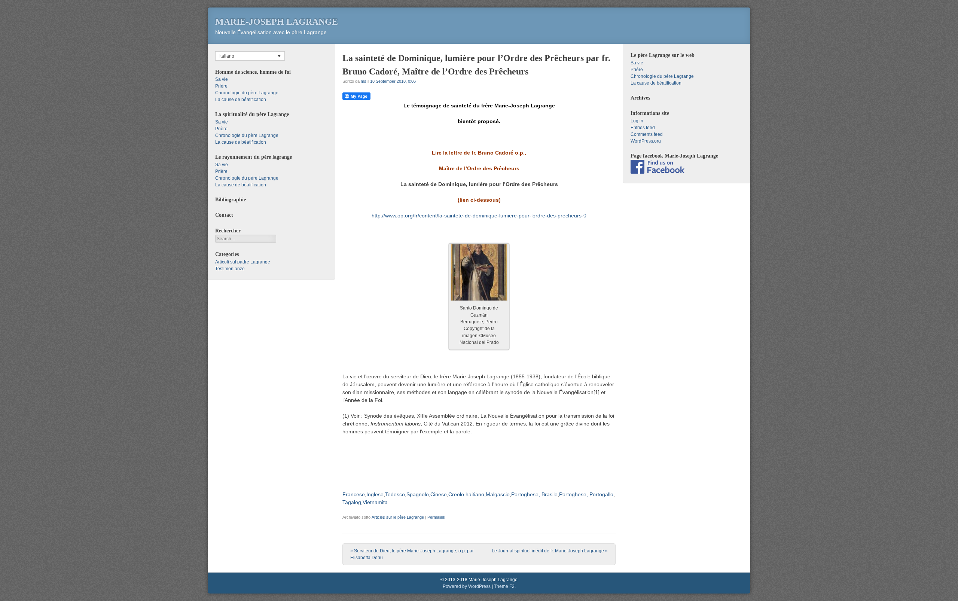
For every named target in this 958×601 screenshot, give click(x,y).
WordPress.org (646, 141)
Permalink (436, 517)
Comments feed (647, 134)
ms (363, 81)
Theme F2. (505, 586)
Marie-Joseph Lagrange (276, 22)
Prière (221, 86)
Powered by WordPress (467, 586)
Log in (637, 120)
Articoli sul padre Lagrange (242, 262)
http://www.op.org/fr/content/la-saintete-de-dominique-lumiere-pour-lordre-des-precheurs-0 (479, 216)
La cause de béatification (240, 99)
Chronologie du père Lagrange (246, 92)
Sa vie (221, 79)
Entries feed (643, 127)
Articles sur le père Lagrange (398, 517)
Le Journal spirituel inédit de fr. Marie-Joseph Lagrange (550, 550)
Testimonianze (230, 268)
